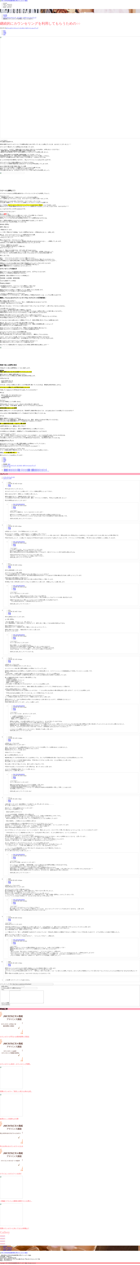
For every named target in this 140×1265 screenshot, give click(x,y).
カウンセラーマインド (12, 28)
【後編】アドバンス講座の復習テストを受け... (16, 1201)
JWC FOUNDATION (19, 504)
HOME (5, 3)
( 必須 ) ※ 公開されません (11, 988)
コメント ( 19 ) (7, 478)
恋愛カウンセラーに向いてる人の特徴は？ (14, 1228)
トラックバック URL (6, 984)
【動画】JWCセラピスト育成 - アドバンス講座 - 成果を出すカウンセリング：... (26, 470)
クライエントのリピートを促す (11, 1173)
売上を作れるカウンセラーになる (11, 1146)
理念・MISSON (7, 4)
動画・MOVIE (7, 7)
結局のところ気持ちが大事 (9, 1119)
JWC (9, 464)
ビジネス (22, 28)
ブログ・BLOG (7, 5)
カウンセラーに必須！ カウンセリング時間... (15, 1064)
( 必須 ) (4, 986)
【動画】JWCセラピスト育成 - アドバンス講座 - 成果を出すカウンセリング (25, 469)
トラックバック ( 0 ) (9, 477)
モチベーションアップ (31, 28)
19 (9, 466)
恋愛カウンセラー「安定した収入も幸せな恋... (16, 1091)
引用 (9, 486)
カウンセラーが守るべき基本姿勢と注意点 (14, 1036)
